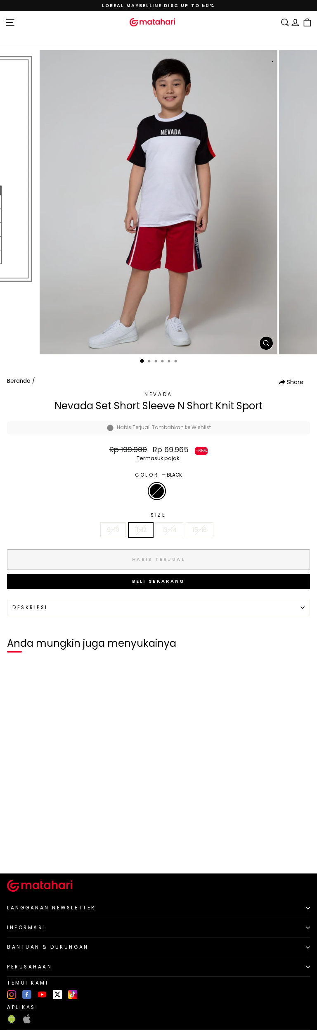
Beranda (19, 381)
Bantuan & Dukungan (48, 947)
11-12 (141, 530)
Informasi (26, 927)
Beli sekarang (158, 581)
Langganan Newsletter (51, 907)
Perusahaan (29, 967)
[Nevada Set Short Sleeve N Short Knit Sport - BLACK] (16, 853)
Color (158, 475)
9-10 (113, 530)
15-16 (199, 530)
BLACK (157, 491)
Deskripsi (30, 607)
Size (158, 515)
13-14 (169, 530)
